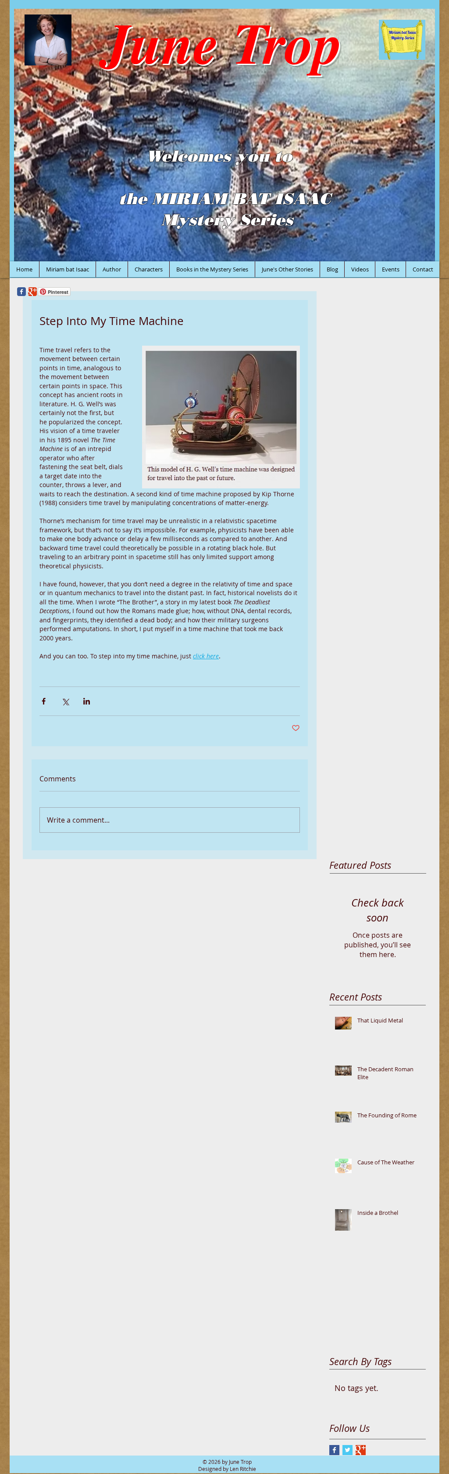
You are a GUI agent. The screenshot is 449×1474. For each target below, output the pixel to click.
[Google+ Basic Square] (361, 1450)
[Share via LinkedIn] (86, 701)
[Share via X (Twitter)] (65, 701)
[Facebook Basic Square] (334, 1450)
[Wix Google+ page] (32, 291)
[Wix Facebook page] (21, 291)
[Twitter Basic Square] (347, 1450)
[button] (224, 135)
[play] (416, 253)
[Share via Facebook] (43, 701)
